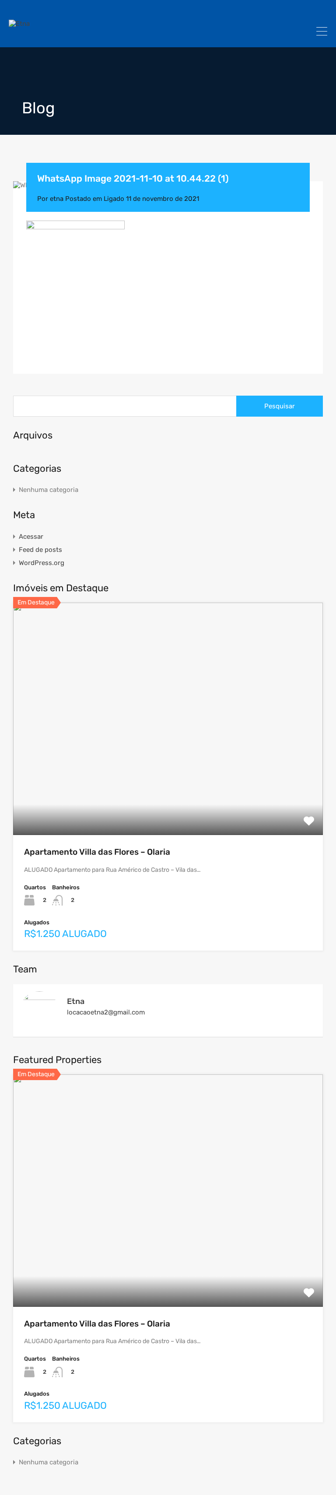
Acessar (31, 536)
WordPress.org (41, 563)
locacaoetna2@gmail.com (106, 1012)
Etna (75, 1001)
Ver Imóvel (168, 788)
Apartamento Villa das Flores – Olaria (97, 852)
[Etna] (19, 24)
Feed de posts (40, 550)
